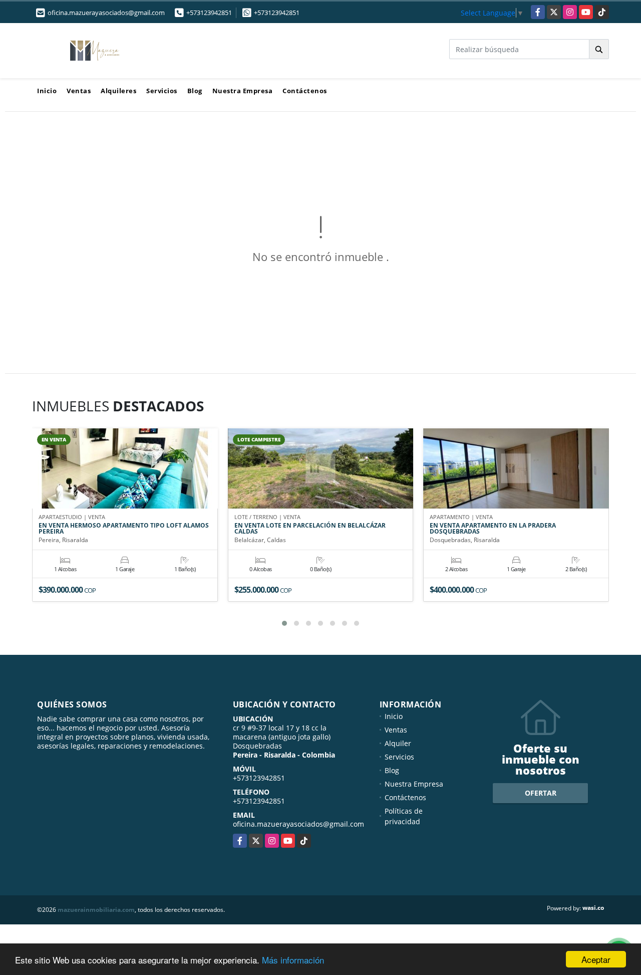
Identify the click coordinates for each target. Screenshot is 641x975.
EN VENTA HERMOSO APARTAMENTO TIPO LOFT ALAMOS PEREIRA (124, 529)
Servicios (161, 90)
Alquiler (398, 743)
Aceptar (595, 959)
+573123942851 (209, 12)
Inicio (47, 90)
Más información (293, 959)
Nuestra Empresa (242, 90)
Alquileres (118, 90)
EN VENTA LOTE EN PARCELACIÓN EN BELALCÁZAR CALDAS (310, 529)
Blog (194, 90)
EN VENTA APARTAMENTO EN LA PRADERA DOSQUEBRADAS (493, 529)
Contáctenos (304, 90)
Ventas (79, 90)
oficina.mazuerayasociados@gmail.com (298, 824)
